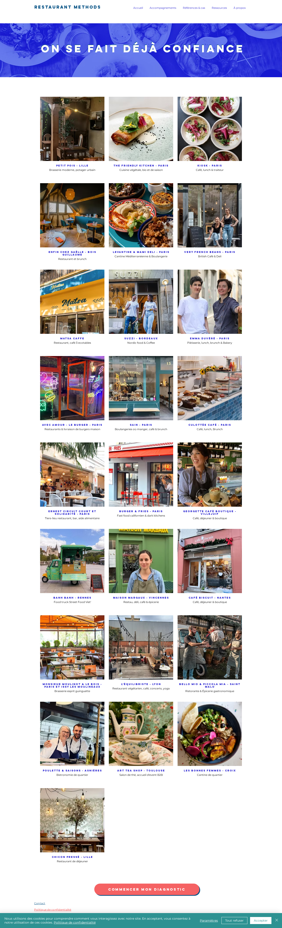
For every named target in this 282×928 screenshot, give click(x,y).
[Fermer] (276, 920)
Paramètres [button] (209, 921)
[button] (163, 8)
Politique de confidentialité (75, 922)
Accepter (261, 921)
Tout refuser (234, 921)
